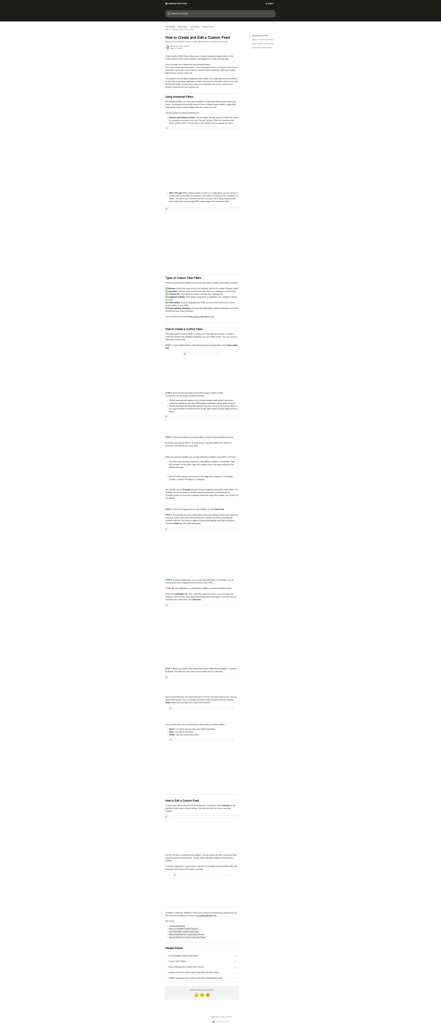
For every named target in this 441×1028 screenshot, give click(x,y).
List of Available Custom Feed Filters (184, 932)
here (218, 597)
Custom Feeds (207, 27)
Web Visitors (182, 27)
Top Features (195, 27)
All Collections (170, 27)
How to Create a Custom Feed (263, 44)
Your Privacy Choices (222, 1021)
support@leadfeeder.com (206, 916)
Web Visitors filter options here (201, 317)
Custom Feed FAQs (177, 926)
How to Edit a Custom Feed (262, 47)
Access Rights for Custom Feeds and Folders (187, 937)
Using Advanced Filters (260, 36)
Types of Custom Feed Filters (262, 40)
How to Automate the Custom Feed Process (186, 934)
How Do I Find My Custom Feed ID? (183, 929)
